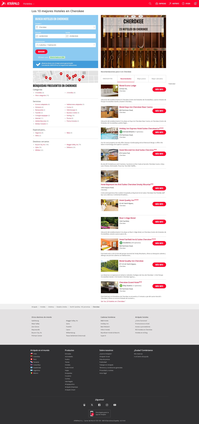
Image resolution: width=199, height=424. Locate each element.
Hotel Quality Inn (126, 200)
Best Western (105, 327)
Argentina (36, 370)
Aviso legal (103, 373)
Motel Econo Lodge (127, 86)
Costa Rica (36, 365)
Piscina (69, 118)
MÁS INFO (159, 89)
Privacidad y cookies (106, 370)
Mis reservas (138, 354)
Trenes (67, 362)
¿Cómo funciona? (141, 321)
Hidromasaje (71, 110)
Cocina (69, 107)
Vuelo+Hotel (69, 368)
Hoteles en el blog (141, 333)
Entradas (68, 354)
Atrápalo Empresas (71, 387)
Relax (68, 133)
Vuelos (67, 359)
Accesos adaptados (41, 104)
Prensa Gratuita (72, 121)
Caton (68, 330)
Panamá (36, 362)
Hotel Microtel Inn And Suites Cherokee (136, 150)
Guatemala (37, 368)
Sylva (37, 147)
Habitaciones (40, 41)
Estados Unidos (62, 307)
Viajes (67, 370)
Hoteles (42, 307)
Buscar (41, 51)
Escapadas (68, 373)
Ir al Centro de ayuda (141, 357)
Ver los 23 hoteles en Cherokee (113, 301)
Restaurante (39, 110)
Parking (69, 115)
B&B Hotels (104, 321)
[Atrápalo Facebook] (99, 405)
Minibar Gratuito (40, 124)
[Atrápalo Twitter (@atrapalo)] (92, 405)
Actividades (69, 356)
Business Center (72, 113)
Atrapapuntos (70, 384)
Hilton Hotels (105, 330)
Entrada (38, 32)
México (35, 373)
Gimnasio (38, 107)
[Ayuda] (186, 3)
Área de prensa (105, 359)
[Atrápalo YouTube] (114, 405)
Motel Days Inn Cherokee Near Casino (136, 107)
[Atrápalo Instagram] (107, 405)
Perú (35, 359)
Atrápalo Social (105, 356)
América (51, 307)
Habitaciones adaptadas (74, 104)
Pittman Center (37, 336)
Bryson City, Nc (40, 144)
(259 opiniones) (136, 243)
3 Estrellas (38, 93)
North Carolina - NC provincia (80, 307)
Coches (67, 379)
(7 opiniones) (139, 132)
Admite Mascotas (40, 121)
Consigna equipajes (41, 115)
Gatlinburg (35, 321)
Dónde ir (38, 23)
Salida (68, 32)
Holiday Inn (105, 324)
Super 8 (103, 336)
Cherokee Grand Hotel (129, 282)
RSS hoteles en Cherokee (143, 330)
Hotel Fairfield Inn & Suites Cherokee (135, 239)
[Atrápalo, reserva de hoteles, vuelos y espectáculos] (10, 3)
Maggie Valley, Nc (72, 144)
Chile (35, 354)
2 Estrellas (70, 93)
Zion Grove (35, 327)
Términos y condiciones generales (111, 368)
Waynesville (36, 330)
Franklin (69, 327)
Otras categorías (40, 95)
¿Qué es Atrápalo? (106, 354)
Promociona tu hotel (142, 324)
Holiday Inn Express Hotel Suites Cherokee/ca (139, 128)
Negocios (38, 133)
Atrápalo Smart (70, 390)
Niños (37, 135)
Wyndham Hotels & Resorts (110, 333)
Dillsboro (69, 147)
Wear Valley (36, 324)
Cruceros (68, 376)
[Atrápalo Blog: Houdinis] (84, 404)
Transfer (38, 113)
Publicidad (103, 362)
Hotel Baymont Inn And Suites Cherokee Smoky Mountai (125, 184)
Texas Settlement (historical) (75, 336)
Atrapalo (34, 307)
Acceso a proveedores (142, 327)
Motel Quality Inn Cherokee (131, 261)
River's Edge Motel (127, 218)
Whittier (37, 150)
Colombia (36, 356)
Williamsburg (70, 333)
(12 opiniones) (136, 286)
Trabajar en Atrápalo (106, 365)
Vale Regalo (69, 381)
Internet (37, 118)
